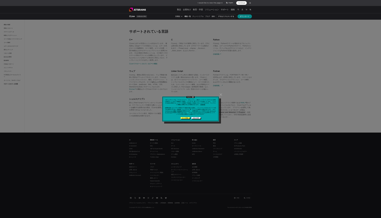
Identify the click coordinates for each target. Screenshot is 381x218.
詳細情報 (202, 104)
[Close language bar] (250, 3)
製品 (179, 9)
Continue (241, 3)
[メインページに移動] (137, 9)
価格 (233, 9)
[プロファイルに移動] (242, 9)
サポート (225, 9)
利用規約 (179, 111)
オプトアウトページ (199, 112)
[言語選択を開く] (250, 9)
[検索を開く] (238, 9)
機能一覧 (187, 16)
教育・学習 (198, 9)
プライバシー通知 (171, 111)
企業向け (187, 9)
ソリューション (212, 9)
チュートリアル (198, 16)
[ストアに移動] (246, 9)
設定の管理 (196, 118)
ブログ (207, 16)
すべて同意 (185, 118)
